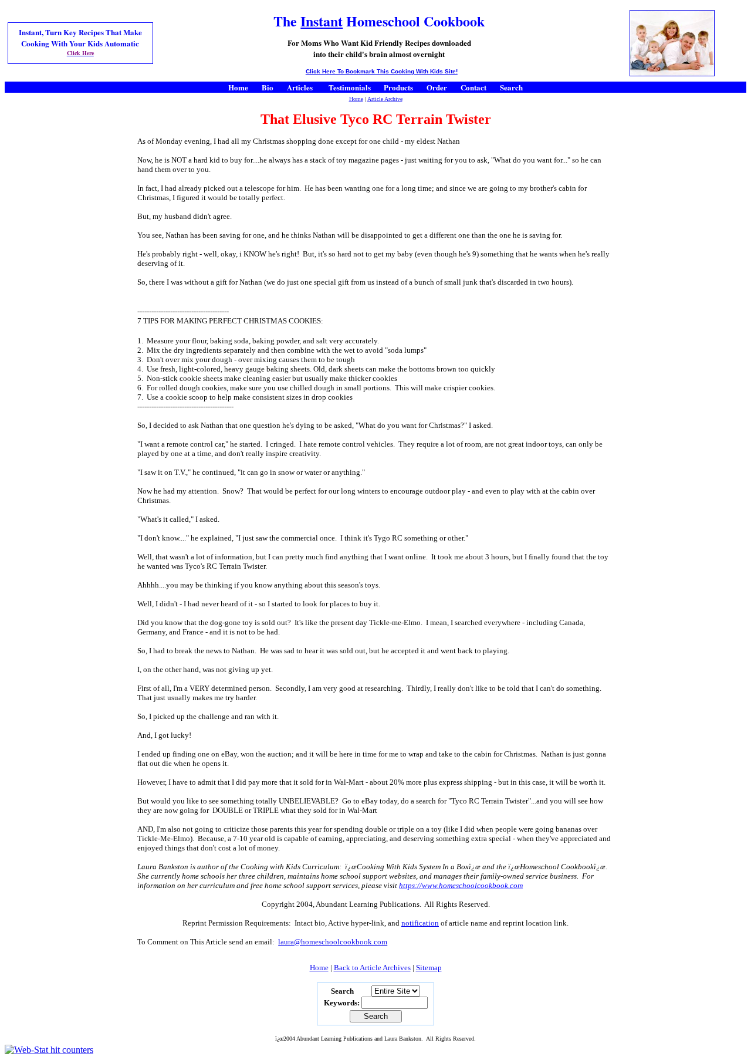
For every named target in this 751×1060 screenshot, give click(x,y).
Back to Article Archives (372, 967)
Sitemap (429, 967)
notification (420, 923)
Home (356, 99)
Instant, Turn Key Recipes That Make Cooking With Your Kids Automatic (80, 37)
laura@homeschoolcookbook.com (332, 941)
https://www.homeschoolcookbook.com (461, 885)
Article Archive (384, 99)
